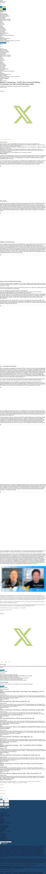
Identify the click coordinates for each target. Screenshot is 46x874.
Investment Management (4, 15)
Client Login (2, 2)
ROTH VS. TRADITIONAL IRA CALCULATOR (10, 40)
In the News (2, 34)
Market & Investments (4, 33)
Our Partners (2, 821)
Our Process (2, 24)
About (1, 21)
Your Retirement (3, 29)
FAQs (1, 25)
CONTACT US (3, 42)
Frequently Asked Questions (5, 822)
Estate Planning (3, 17)
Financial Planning (3, 13)
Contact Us (2, 670)
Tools (1, 36)
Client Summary (8, 841)
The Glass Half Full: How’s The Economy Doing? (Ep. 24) (11, 678)
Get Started (2, 686)
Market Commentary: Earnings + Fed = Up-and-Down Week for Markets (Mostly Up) (21, 745)
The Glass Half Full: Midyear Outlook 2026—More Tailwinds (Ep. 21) (20, 773)
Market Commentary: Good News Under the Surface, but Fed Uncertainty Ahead (21, 764)
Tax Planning (2, 18)
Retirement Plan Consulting (5, 19)
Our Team (2, 23)
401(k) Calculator (3, 39)
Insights (1, 26)
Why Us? (2, 22)
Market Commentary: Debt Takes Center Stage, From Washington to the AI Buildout (16, 675)
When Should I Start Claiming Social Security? (9, 674)
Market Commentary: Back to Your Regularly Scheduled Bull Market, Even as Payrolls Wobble (23, 727)
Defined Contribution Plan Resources (7, 35)
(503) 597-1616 (3, 1)
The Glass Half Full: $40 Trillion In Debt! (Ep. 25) (9, 676)
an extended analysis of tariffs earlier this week (13, 283)
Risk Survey (2, 37)
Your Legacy (2, 30)
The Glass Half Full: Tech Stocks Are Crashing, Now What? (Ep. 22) (20, 755)
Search (1, 0)
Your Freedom (2, 32)
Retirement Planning (4, 14)
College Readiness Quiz (4, 41)
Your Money (2, 27)
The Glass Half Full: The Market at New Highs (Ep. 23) (16, 736)
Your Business (2, 28)
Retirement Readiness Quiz (5, 38)
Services (1, 12)
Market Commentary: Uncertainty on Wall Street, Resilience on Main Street (14, 677)
